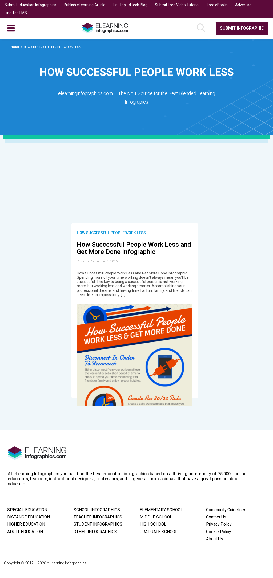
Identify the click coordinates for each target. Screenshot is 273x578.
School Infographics (97, 510)
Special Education (27, 510)
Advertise (243, 5)
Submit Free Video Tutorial (177, 5)
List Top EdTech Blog (130, 5)
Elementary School (161, 510)
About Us (214, 539)
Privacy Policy (218, 524)
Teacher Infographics (98, 517)
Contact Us (216, 517)
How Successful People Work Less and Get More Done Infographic (134, 248)
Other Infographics (95, 531)
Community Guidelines (226, 510)
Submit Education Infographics (30, 5)
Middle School (156, 517)
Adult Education (25, 531)
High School (153, 524)
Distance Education (28, 517)
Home (15, 47)
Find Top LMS (16, 13)
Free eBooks (217, 5)
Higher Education (26, 524)
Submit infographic (242, 28)
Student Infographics (98, 524)
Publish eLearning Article (84, 5)
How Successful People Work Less (111, 233)
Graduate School (159, 531)
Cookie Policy (218, 531)
